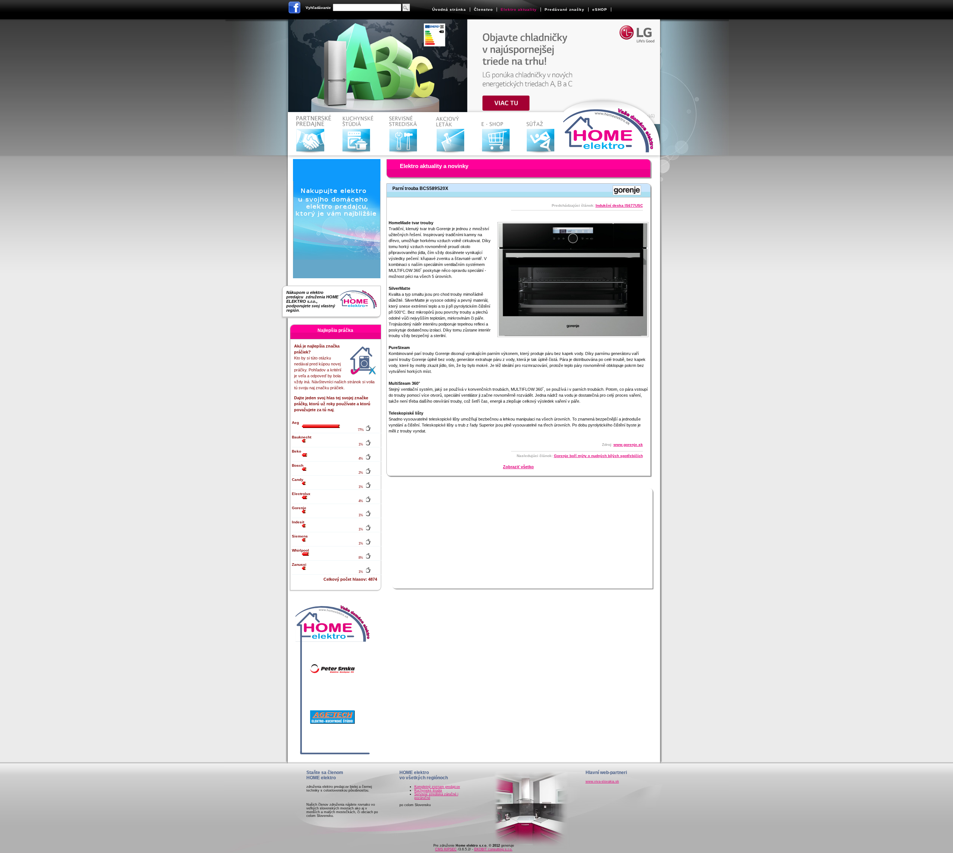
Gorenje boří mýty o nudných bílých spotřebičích (598, 456)
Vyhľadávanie (318, 8)
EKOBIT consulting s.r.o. (493, 849)
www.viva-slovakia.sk (602, 781)
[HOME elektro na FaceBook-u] (295, 9)
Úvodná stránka (449, 9)
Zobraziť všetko (518, 466)
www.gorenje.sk (628, 445)
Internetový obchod (497, 133)
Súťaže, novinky (544, 133)
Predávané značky (564, 9)
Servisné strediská (404, 133)
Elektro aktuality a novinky (434, 166)
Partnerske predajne (311, 133)
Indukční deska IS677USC (619, 205)
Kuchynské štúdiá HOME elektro (358, 133)
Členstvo (483, 9)
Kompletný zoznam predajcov (437, 787)
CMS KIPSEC (446, 849)
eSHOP (599, 9)
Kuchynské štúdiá (428, 790)
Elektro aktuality (519, 9)
